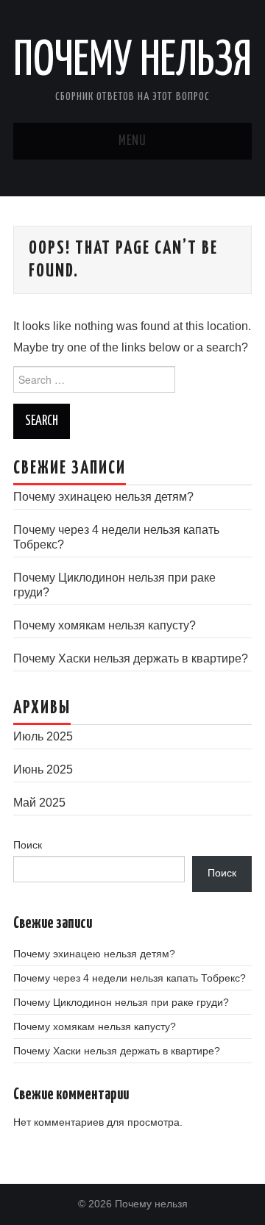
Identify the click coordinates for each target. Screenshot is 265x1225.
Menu (132, 141)
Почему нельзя (132, 61)
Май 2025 (39, 802)
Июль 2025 (43, 736)
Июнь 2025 (43, 769)
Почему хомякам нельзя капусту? (104, 625)
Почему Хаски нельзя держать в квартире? (130, 658)
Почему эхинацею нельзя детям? (103, 496)
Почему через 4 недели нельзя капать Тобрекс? (129, 978)
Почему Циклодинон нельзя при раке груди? (121, 1002)
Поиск (27, 845)
